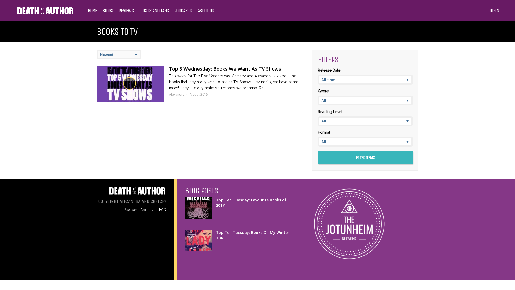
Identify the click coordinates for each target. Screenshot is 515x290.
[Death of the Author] (45, 14)
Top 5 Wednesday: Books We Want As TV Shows (225, 69)
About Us (205, 10)
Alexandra (177, 94)
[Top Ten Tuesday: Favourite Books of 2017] (198, 208)
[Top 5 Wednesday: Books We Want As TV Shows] (130, 84)
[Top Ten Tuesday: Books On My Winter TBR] (198, 240)
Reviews (126, 10)
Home (92, 10)
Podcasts (183, 10)
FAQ (162, 210)
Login (494, 10)
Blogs (107, 10)
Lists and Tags (155, 10)
